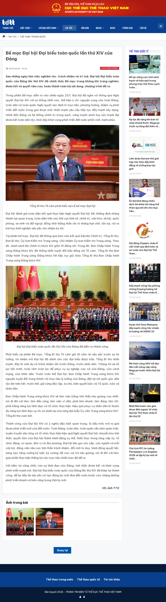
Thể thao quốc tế (88, 579)
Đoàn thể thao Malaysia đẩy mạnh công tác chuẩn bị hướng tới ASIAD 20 (144, 328)
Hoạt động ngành (109, 68)
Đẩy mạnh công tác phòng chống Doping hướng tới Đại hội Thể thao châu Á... (144, 289)
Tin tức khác (112, 579)
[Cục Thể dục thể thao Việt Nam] (8, 22)
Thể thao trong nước (59, 579)
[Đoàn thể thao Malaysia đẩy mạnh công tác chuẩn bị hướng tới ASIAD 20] (144, 302)
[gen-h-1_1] (49, 509)
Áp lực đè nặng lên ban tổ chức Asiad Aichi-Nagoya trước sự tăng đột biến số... (144, 123)
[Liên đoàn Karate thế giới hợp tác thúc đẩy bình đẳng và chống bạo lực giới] (144, 136)
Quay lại (62, 550)
